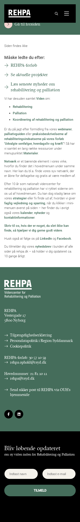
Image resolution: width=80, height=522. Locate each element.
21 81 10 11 (38, 373)
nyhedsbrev (43, 246)
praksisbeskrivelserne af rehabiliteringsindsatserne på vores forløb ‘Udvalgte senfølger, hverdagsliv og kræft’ (35, 139)
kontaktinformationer (19, 217)
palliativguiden (14, 134)
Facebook (64, 238)
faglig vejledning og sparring (24, 203)
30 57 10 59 (37, 357)
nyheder (39, 213)
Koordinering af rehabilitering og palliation (43, 119)
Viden (40, 98)
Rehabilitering (22, 106)
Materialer (30, 153)
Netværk (10, 161)
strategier (20, 198)
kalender (26, 213)
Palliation (19, 113)
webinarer (65, 129)
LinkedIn (46, 238)
